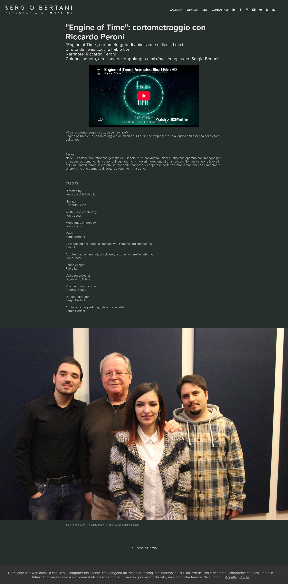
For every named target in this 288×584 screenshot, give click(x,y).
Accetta (231, 577)
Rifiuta (244, 577)
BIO (204, 10)
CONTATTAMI (220, 10)
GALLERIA (176, 10)
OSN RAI (192, 10)
